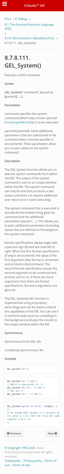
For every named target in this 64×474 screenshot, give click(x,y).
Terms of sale (21, 465)
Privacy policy (33, 461)
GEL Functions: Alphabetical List (30, 38)
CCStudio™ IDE (34, 6)
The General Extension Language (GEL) (29, 26)
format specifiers (16, 122)
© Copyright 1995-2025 (20, 448)
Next (51, 433)
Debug (21, 19)
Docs (8, 19)
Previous (15, 433)
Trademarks (13, 461)
